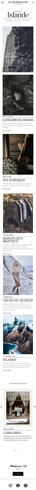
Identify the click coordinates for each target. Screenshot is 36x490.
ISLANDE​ (11, 56)
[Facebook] (18, 485)
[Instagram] (10, 485)
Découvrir (9, 69)
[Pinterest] (25, 485)
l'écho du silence (18, 300)
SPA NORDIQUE (14, 180)
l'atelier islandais (18, 120)
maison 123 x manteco (13, 240)
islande (9, 359)
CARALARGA (12, 432)
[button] (1, 407)
